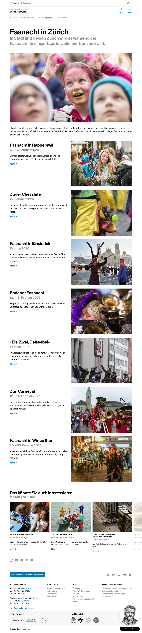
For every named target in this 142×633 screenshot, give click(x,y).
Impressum (106, 596)
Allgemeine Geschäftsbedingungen (117, 588)
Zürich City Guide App (56, 588)
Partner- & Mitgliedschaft (84, 599)
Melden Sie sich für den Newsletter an (27, 575)
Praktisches (52, 594)
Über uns (76, 588)
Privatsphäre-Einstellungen (113, 594)
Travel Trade (78, 596)
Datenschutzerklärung (111, 591)
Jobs (75, 602)
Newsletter (51, 596)
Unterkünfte (52, 591)
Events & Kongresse (81, 591)
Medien (76, 594)
